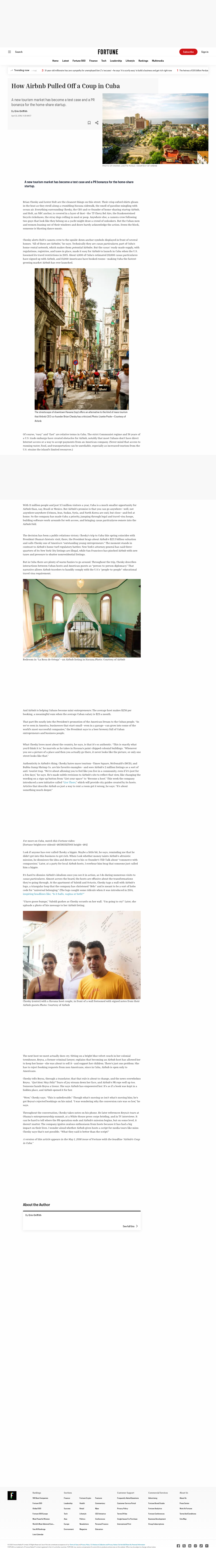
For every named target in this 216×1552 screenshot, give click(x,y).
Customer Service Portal (126, 1503)
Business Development (157, 1519)
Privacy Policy (122, 1508)
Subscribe (188, 51)
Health (82, 1503)
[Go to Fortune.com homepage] (108, 51)
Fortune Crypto (85, 1498)
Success (67, 1508)
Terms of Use (74, 1545)
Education (99, 1529)
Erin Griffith (21, 111)
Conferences (100, 1519)
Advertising (152, 1498)
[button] (55, 60)
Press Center (184, 1503)
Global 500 (37, 1508)
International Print (124, 1524)
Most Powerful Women (41, 1519)
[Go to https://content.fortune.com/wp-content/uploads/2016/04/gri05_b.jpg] (82, 339)
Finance (93, 60)
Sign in (204, 51)
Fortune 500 (79, 60)
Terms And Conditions (188, 1514)
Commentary (100, 1503)
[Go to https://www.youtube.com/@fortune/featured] (206, 1545)
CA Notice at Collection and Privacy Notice (104, 1545)
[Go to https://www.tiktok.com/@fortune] (201, 1545)
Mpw (97, 1508)
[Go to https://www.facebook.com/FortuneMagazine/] (178, 1545)
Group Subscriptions (156, 1524)
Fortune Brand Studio (156, 1503)
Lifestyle (130, 60)
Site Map (183, 1519)
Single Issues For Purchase (127, 1519)
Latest (65, 60)
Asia (65, 1519)
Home (55, 60)
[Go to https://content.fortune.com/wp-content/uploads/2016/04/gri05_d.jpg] (82, 618)
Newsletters (84, 1524)
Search (18, 51)
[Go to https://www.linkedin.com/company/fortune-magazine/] (189, 1545)
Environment (69, 1529)
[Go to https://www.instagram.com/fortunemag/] (195, 1545)
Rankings (143, 60)
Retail (82, 1508)
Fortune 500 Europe (40, 1514)
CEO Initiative (100, 1514)
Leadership (116, 60)
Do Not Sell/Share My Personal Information (131, 1545)
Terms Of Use (122, 1514)
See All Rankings (39, 1529)
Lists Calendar (38, 1534)
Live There (70, 782)
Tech (103, 60)
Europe (66, 1524)
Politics (82, 1519)
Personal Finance (101, 1524)
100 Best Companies (40, 1498)
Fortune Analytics (155, 1508)
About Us (183, 1498)
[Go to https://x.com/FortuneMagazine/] (184, 1545)
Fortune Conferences (156, 1514)
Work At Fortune (186, 1508)
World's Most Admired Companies (45, 1524)
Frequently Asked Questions (128, 1498)
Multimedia (158, 60)
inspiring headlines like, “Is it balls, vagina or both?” (53, 893)
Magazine (83, 1529)
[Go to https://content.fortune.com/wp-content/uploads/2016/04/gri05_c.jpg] (82, 955)
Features (98, 1498)
